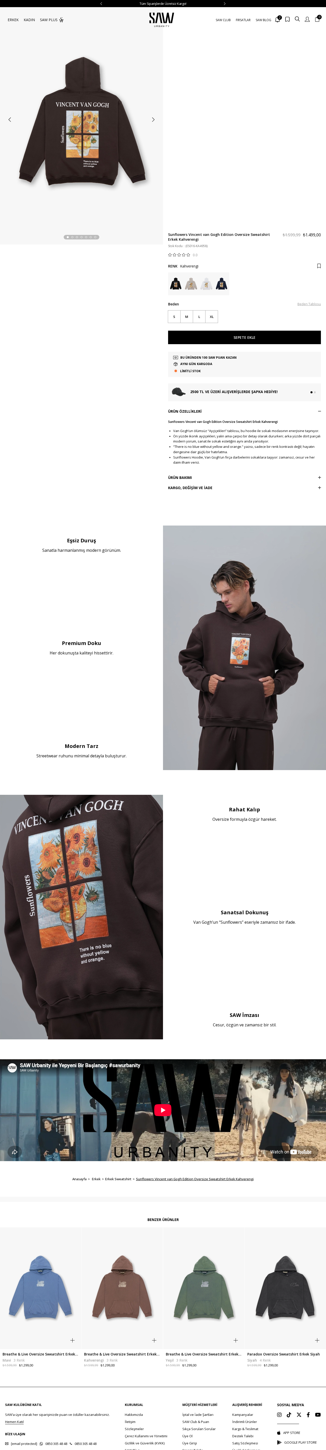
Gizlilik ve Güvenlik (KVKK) (145, 1443)
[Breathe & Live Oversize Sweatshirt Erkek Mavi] (40, 1288)
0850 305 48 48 (56, 1443)
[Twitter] (299, 1414)
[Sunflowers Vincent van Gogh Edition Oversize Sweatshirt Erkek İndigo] (221, 283)
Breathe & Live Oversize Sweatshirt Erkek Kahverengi (122, 1354)
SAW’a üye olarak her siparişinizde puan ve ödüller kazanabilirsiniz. (57, 1414)
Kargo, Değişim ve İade (190, 487)
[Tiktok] (289, 1414)
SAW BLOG (263, 20)
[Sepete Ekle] (72, 1340)
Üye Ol (187, 1436)
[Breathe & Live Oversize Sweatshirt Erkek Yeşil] (203, 1288)
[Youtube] (318, 1414)
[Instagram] (279, 1414)
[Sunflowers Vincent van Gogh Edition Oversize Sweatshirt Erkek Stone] (191, 283)
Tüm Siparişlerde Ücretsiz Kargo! (163, 3)
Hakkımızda (134, 1414)
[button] (68, 237)
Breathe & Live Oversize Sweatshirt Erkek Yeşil (204, 1354)
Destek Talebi (242, 1436)
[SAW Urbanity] (161, 19)
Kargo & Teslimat (245, 1429)
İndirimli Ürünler (244, 1421)
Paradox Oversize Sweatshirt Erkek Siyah (283, 1354)
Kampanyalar (242, 1414)
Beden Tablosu (309, 304)
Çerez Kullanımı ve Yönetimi (146, 1436)
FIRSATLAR (243, 20)
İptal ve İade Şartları (197, 1414)
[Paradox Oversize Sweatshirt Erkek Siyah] (285, 1288)
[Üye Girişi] (307, 20)
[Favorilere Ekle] (319, 266)
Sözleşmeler (134, 1429)
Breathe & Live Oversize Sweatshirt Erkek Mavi (41, 1354)
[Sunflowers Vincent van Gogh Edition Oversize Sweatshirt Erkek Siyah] (175, 283)
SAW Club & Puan (195, 1421)
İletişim (130, 1421)
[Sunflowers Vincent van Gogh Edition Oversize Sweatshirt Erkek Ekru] (206, 283)
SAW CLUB (223, 20)
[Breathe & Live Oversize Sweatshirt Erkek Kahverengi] (122, 1288)
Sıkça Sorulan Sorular (199, 1429)
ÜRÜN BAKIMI (180, 477)
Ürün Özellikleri (185, 411)
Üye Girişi (189, 1443)
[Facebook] (308, 1414)
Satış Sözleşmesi (245, 1443)
